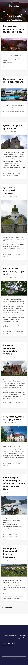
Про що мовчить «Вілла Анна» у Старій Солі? (13, 271)
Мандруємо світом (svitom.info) (18, 658)
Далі (9, 607)
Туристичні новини (8, 113)
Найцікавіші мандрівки (11, 173)
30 (6, 607)
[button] (26, 12)
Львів (14, 598)
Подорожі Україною (19, 67)
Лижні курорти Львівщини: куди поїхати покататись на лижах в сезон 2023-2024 (14, 483)
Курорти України (9, 67)
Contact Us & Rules (8, 643)
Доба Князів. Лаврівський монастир (9, 190)
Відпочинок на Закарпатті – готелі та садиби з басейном (13, 29)
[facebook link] (3, 655)
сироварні (19, 598)
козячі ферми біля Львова (11, 596)
